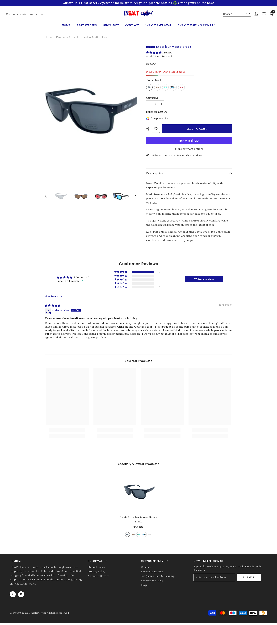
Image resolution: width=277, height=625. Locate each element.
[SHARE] (149, 129)
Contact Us (36, 14)
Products (62, 37)
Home (48, 37)
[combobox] (233, 13)
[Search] (237, 14)
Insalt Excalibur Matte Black (138, 519)
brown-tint (133, 534)
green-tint (138, 534)
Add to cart (197, 128)
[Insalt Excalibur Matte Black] (138, 492)
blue (144, 534)
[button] (45, 196)
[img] (53, 305)
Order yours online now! (196, 3)
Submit (249, 577)
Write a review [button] (204, 279)
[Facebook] (13, 594)
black (127, 534)
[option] (91, 112)
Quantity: (152, 97)
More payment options (189, 148)
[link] (156, 129)
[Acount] (256, 14)
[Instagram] (21, 594)
